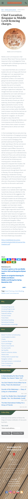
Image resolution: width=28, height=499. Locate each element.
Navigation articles (6, 359)
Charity (3, 339)
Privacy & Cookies (14, 481)
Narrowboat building (7, 320)
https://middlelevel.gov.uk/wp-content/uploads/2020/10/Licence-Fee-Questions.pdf (13, 242)
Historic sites (5, 354)
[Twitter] (18, 259)
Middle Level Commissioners (10, 293)
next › (24, 287)
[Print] (9, 262)
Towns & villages (6, 365)
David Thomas (9, 291)
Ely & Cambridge (6, 343)
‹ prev (4, 287)
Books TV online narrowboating (10, 335)
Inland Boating (19, 291)
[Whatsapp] (4, 259)
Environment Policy (14, 486)
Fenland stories (6, 315)
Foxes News (5, 318)
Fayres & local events (7, 346)
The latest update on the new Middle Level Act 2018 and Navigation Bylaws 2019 (13, 271)
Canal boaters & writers (8, 337)
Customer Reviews (7, 341)
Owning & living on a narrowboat (11, 361)
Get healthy (4, 350)
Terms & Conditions (14, 483)
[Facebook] (9, 259)
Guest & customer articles (10, 9)
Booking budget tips (7, 311)
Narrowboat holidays (7, 322)
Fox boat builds (6, 348)
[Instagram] (14, 259)
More (2, 9)
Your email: (4, 425)
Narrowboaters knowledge (9, 324)
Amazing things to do (7, 307)
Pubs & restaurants (7, 363)
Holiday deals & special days (9, 357)
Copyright (14, 479)
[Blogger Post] (4, 262)
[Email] (14, 262)
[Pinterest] (23, 259)
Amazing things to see (8, 309)
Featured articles (6, 313)
